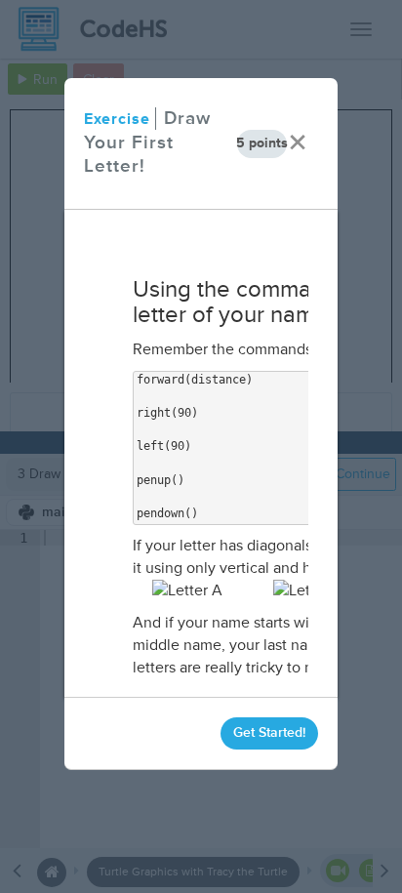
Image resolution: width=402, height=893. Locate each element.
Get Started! (269, 732)
